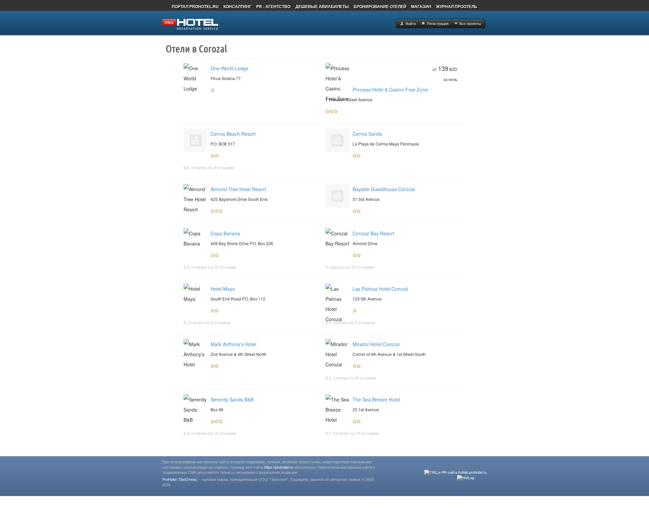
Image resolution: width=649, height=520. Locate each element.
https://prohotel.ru (278, 467)
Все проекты (470, 23)
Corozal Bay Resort (373, 233)
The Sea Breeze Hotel (376, 399)
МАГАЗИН (421, 6)
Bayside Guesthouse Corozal (384, 189)
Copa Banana (225, 233)
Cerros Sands (367, 133)
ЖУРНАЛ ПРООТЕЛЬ (456, 6)
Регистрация (438, 23)
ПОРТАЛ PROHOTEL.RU (195, 6)
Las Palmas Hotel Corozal (380, 288)
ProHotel (169, 479)
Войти (411, 23)
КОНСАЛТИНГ (237, 6)
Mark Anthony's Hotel (233, 344)
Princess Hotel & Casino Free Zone (390, 89)
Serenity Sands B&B (232, 399)
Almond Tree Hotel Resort (238, 189)
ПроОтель (187, 479)
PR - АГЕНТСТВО (273, 6)
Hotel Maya (223, 288)
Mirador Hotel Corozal (376, 344)
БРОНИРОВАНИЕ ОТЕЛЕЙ (380, 6)
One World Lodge (229, 68)
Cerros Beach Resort (233, 133)
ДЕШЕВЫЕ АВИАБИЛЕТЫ (322, 6)
